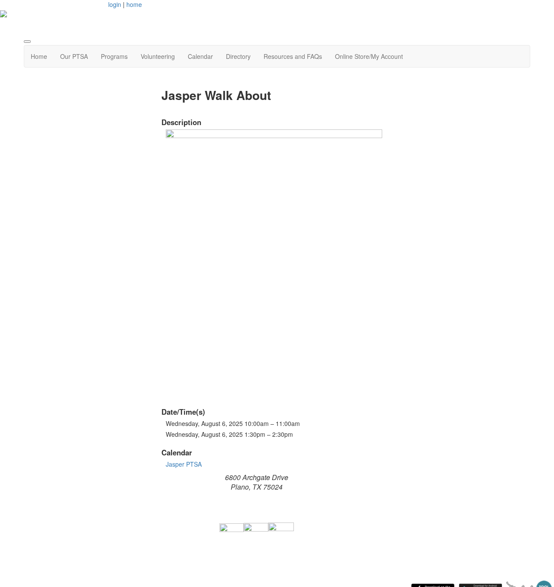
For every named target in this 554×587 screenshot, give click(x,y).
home (134, 4)
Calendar (200, 56)
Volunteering (158, 56)
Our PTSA (74, 56)
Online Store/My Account (369, 56)
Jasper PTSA (184, 464)
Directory (238, 56)
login (114, 4)
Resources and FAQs (293, 56)
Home (39, 56)
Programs (114, 56)
